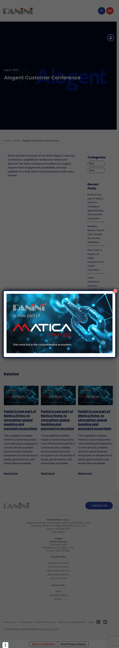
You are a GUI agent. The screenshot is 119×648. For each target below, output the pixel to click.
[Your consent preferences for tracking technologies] (5, 645)
